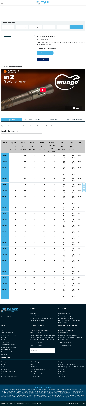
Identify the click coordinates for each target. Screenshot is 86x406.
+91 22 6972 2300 (36, 342)
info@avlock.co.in (36, 345)
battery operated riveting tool (11, 396)
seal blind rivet (9, 393)
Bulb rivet (34, 393)
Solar (2, 366)
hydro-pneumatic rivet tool (12, 389)
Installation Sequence (45, 53)
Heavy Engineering (64, 316)
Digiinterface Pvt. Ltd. (78, 403)
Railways (4, 362)
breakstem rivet (30, 392)
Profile (3, 330)
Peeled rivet (59, 392)
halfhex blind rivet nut (61, 393)
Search (77, 27)
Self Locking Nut (37, 391)
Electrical (61, 369)
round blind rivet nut (25, 395)
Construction (5, 369)
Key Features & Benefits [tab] (32, 120)
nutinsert (42, 393)
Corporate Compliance (8, 347)
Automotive (4, 374)
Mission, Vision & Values (9, 335)
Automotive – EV (35, 366)
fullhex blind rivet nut (9, 395)
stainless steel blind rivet (45, 392)
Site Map (4, 354)
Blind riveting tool (58, 389)
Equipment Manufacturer (66, 362)
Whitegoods (62, 374)
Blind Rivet (47, 391)
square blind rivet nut (57, 395)
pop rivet (6, 392)
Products (9, 10)
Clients (3, 340)
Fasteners (33, 313)
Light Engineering (64, 313)
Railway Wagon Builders (9, 376)
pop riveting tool (45, 389)
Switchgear (62, 376)
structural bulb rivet (23, 393)
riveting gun (26, 389)
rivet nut (50, 393)
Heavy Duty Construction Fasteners (25, 10)
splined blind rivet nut (41, 395)
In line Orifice (77, 397)
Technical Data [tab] (53, 120)
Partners (4, 337)
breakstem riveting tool (74, 389)
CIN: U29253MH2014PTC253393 (44, 339)
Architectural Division (65, 318)
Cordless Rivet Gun (29, 396)
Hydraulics (33, 371)
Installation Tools (35, 316)
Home (3, 10)
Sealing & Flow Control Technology (41, 318)
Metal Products (42, 10)
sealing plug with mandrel (25, 397)
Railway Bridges (35, 362)
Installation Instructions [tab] (74, 120)
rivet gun (35, 389)
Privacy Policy (5, 349)
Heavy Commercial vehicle (38, 374)
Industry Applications (8, 344)
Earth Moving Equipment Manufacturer (71, 366)
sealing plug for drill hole (74, 396)
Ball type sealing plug (42, 397)
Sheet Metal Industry (8, 371)
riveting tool (5, 391)
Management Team (7, 332)
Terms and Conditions (8, 352)
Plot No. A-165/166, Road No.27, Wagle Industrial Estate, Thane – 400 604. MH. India (70, 337)
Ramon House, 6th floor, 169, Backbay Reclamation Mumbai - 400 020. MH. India (42, 337)
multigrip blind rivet (17, 392)
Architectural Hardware (37, 320)
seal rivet (67, 392)
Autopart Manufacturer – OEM (40, 369)
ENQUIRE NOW (43, 59)
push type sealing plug (58, 397)
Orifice (69, 397)
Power (32, 364)
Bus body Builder (35, 376)
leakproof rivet (77, 392)
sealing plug (60, 396)
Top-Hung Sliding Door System (21, 391)
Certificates (5, 342)
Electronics (62, 371)
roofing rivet (71, 395)
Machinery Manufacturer (66, 364)
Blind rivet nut (76, 393)
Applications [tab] (11, 120)
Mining (3, 364)
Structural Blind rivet (60, 391)
